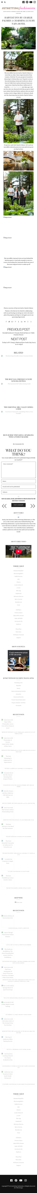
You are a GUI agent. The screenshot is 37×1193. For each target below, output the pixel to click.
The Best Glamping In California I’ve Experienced (19, 768)
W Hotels (18, 705)
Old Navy (18, 610)
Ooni (18, 605)
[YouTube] (30, 2)
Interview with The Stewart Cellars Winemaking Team (18, 820)
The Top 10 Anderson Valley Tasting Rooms (19, 1049)
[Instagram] (34, 2)
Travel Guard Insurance (18, 700)
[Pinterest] (26, 2)
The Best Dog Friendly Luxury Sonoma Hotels (18, 380)
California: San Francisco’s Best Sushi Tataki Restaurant (18, 1084)
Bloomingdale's (18, 573)
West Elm (18, 632)
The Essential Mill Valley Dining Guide (18, 408)
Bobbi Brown (18, 576)
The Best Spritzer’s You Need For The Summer (18, 836)
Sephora (18, 624)
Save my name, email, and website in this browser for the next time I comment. (18, 499)
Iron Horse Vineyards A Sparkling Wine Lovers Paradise (18, 436)
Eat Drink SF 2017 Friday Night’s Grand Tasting (18, 1014)
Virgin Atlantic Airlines (18, 702)
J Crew (18, 588)
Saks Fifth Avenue (18, 615)
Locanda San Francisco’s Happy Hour (18, 871)
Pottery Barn (18, 612)
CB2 (18, 579)
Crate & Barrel (18, 585)
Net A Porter (18, 599)
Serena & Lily (18, 621)
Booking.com (18, 682)
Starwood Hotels (18, 697)
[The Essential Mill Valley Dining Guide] (18, 394)
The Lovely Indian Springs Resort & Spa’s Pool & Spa (18, 998)
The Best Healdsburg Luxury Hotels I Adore (18, 888)
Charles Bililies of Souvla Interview (18, 928)
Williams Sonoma (18, 635)
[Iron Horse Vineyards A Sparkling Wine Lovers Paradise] (18, 422)
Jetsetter (18, 694)
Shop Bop (18, 629)
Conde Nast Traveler (16, 87)
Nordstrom (18, 602)
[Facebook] (23, 2)
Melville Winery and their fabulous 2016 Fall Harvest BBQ (18, 803)
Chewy (19, 582)
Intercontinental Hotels (18, 691)
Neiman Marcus (18, 596)
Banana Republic (18, 570)
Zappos (18, 637)
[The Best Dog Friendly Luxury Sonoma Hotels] (18, 366)
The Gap (18, 590)
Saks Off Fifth (18, 618)
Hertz (18, 688)
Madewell (18, 593)
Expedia (18, 685)
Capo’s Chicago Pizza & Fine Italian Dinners (18, 944)
